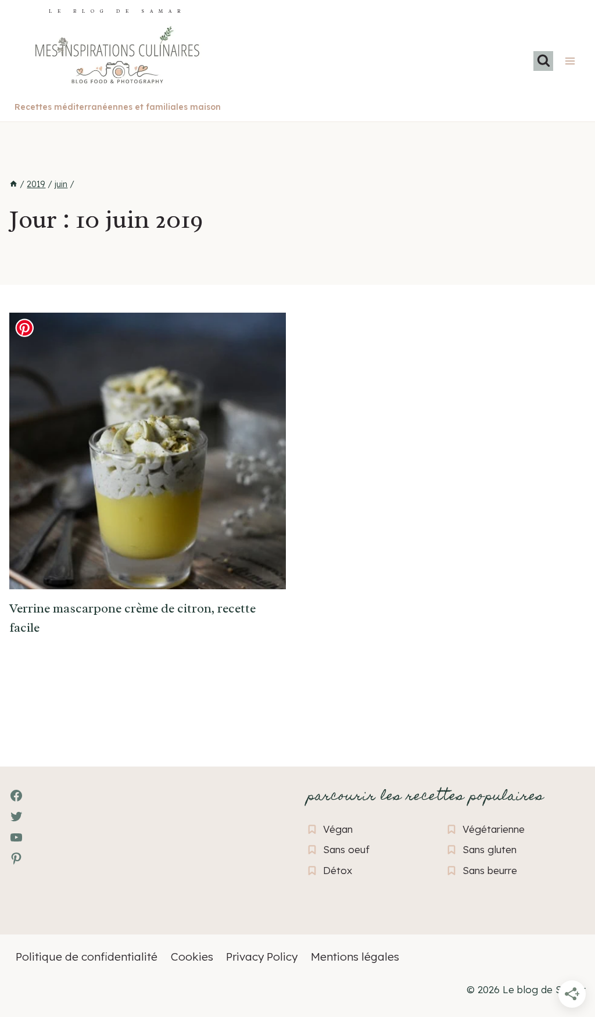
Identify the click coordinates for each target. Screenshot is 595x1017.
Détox (337, 870)
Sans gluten (490, 849)
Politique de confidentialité (86, 957)
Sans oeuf (346, 849)
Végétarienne (494, 829)
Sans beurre (490, 870)
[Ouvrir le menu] (569, 61)
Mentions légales (355, 957)
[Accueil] (13, 184)
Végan (338, 829)
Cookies (192, 957)
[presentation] (147, 451)
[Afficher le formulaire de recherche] (543, 61)
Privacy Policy (262, 957)
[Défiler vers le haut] (29, 945)
